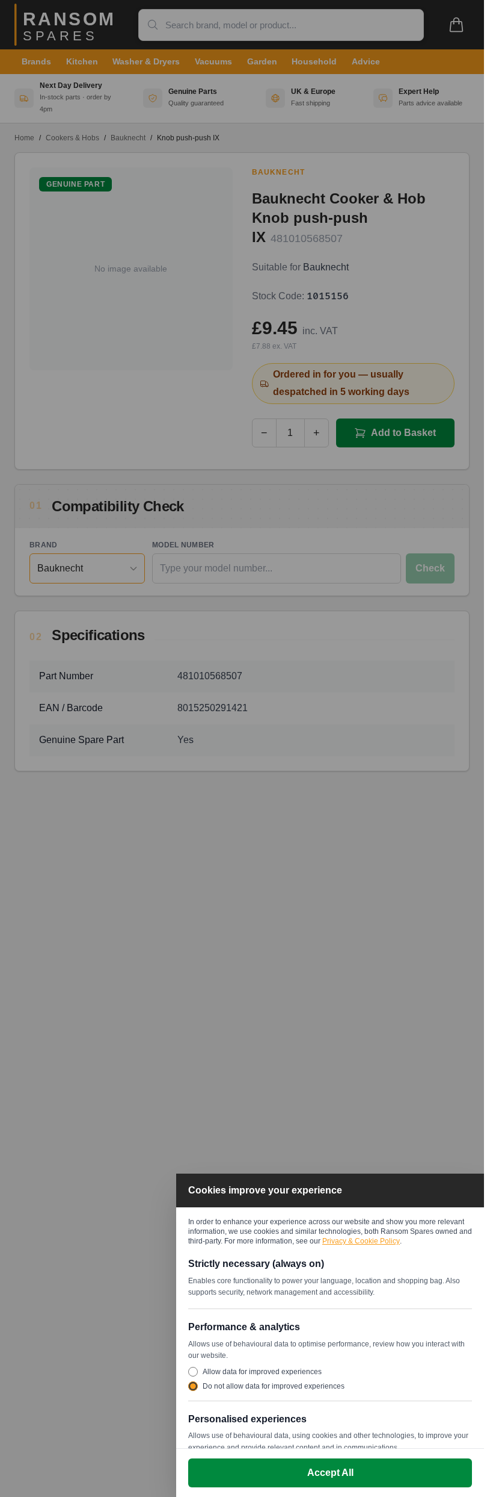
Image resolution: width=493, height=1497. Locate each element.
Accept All (330, 1472)
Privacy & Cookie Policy (361, 1241)
